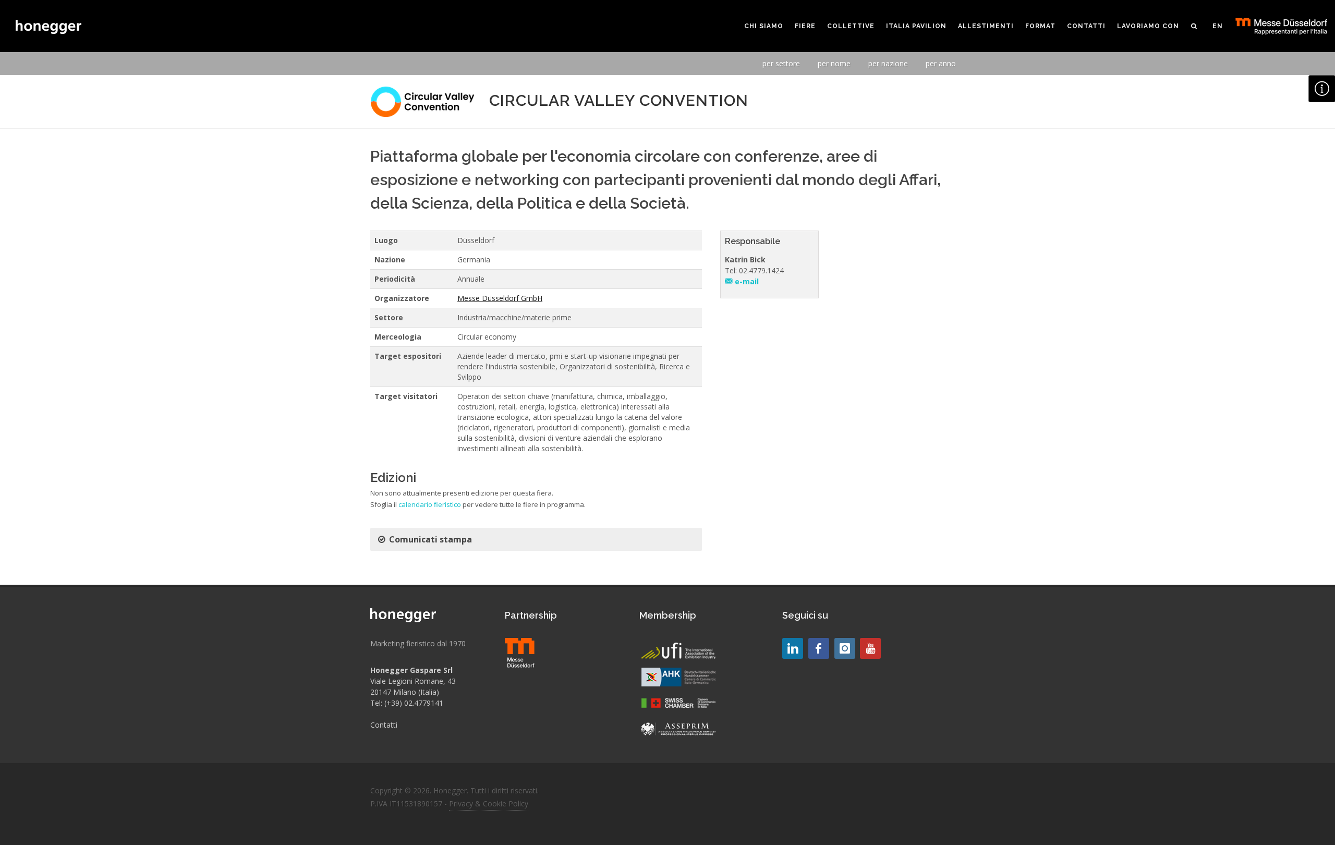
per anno (941, 63)
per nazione (888, 63)
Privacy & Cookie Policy (488, 803)
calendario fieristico (429, 504)
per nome (834, 63)
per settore (781, 63)
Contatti (383, 725)
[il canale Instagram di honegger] (844, 648)
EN (1217, 26)
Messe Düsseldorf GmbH (499, 298)
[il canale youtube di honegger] (870, 648)
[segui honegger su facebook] (818, 648)
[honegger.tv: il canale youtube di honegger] (792, 648)
